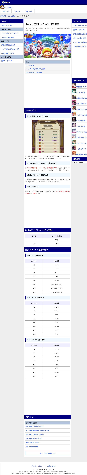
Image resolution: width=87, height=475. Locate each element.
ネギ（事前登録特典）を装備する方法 (37, 430)
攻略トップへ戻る (6, 25)
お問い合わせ (51, 466)
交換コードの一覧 (6, 60)
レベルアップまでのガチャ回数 (35, 69)
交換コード (29, 11)
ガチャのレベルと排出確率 (34, 72)
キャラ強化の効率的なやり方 (35, 426)
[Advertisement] (47, 91)
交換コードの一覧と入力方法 (35, 434)
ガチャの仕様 (30, 65)
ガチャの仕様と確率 (32, 446)
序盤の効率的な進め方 (32, 442)
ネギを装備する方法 (7, 53)
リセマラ (17, 11)
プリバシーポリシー (37, 466)
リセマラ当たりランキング (34, 438)
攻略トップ (6, 11)
